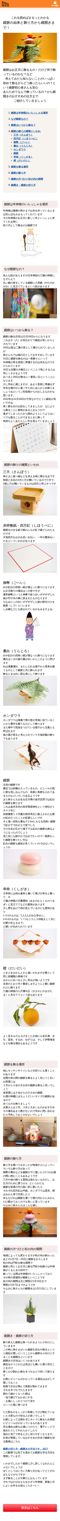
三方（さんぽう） (23, 135)
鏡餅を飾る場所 (19, 166)
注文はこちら (30, 1507)
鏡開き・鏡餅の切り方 (23, 185)
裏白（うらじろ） (23, 146)
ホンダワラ (20, 149)
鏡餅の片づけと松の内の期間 (27, 179)
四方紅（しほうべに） (26, 138)
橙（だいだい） (22, 160)
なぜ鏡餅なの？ (19, 119)
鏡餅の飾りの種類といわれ (26, 131)
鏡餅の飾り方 (18, 173)
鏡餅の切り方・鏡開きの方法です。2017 (25, 1448)
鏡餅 (16, 153)
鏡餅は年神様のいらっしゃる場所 (29, 112)
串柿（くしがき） (23, 157)
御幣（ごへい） (22, 142)
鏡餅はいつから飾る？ (23, 125)
